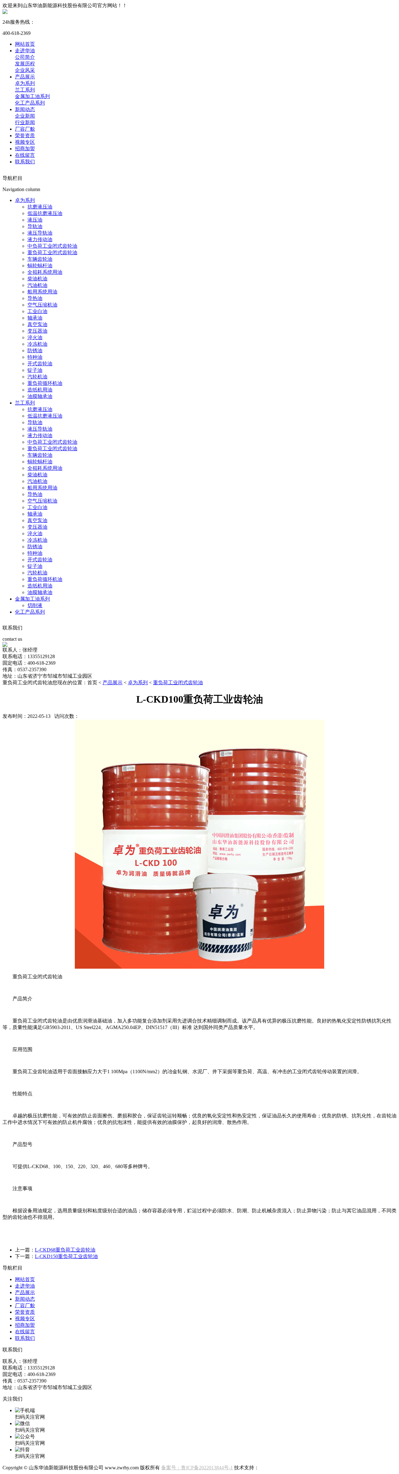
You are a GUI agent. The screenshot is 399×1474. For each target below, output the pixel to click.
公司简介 (25, 57)
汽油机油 (37, 285)
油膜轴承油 (39, 396)
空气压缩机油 (42, 304)
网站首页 (25, 44)
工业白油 (37, 311)
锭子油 (34, 370)
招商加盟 (25, 148)
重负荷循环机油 (44, 383)
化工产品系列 (30, 102)
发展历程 (25, 63)
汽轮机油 (37, 376)
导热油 (34, 298)
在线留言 (25, 155)
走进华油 (25, 50)
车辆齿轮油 (39, 259)
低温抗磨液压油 (44, 213)
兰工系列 (25, 89)
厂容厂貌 (25, 129)
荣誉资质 (25, 135)
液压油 (34, 219)
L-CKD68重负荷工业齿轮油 (65, 1249)
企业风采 (25, 70)
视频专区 (25, 142)
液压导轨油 (39, 233)
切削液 (34, 605)
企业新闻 (25, 116)
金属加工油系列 (32, 96)
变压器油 (37, 331)
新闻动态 (25, 109)
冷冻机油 (37, 344)
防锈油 (34, 350)
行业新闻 (25, 122)
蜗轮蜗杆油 (39, 265)
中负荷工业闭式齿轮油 (52, 246)
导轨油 (34, 226)
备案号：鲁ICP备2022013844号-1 (197, 1467)
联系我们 (25, 161)
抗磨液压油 (39, 206)
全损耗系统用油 (44, 272)
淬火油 (34, 337)
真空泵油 (37, 324)
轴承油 (34, 318)
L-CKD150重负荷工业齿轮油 (66, 1256)
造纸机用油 (39, 389)
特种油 (34, 357)
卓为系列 (25, 83)
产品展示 (25, 76)
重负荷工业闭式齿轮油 (52, 252)
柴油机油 (37, 278)
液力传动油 (39, 239)
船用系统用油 (42, 291)
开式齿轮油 (39, 363)
